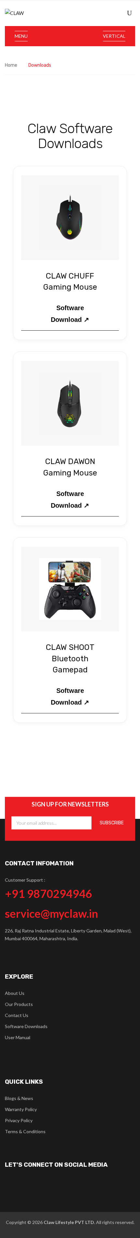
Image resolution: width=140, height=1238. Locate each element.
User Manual (17, 1037)
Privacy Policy (19, 1120)
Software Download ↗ (70, 313)
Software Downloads (26, 1026)
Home (11, 65)
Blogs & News (19, 1098)
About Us (14, 993)
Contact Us (16, 1015)
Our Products (19, 1004)
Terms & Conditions (25, 1131)
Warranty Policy (21, 1109)
